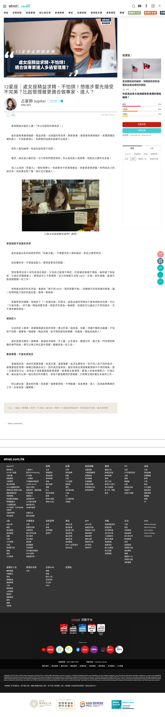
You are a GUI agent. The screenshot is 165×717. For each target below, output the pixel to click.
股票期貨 (88, 475)
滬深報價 (9, 533)
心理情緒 (9, 591)
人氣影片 (29, 470)
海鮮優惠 (127, 562)
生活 (126, 159)
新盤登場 (108, 527)
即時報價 (68, 473)
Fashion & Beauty (150, 524)
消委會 (8, 606)
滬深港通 (9, 530)
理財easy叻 (50, 502)
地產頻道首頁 (110, 524)
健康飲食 (9, 580)
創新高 (68, 484)
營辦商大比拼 (90, 530)
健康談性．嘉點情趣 (33, 490)
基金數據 (68, 542)
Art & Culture (148, 530)
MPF (87, 521)
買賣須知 (108, 545)
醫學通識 (9, 571)
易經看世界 (30, 499)
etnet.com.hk (14, 459)
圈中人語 (49, 577)
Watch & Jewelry (150, 527)
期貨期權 (89, 466)
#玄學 (32, 408)
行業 (67, 478)
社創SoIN (50, 567)
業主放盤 (108, 551)
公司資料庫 (69, 499)
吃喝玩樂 (29, 493)
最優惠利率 (30, 556)
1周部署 (9, 475)
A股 (8, 521)
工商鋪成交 (109, 536)
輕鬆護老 (9, 588)
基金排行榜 (69, 530)
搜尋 (47, 496)
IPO (66, 496)
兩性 (8, 600)
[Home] (13, 6)
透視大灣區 (50, 499)
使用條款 (92, 666)
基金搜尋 (68, 533)
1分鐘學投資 (11, 505)
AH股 (67, 493)
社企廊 (48, 582)
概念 (145, 484)
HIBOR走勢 (30, 553)
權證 (107, 466)
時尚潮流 (9, 516)
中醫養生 (9, 574)
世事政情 (17, 13)
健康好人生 (134, 13)
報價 (126, 478)
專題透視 (154, 154)
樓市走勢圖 (109, 539)
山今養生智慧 (31, 502)
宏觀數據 (147, 475)
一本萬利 (29, 478)
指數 (67, 475)
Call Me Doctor (31, 484)
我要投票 (142, 124)
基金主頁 (68, 524)
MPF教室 (88, 545)
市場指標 (29, 548)
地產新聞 (108, 542)
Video (48, 585)
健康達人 (29, 496)
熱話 (6, 13)
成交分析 (108, 481)
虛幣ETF (48, 533)
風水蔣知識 (10, 484)
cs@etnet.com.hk (101, 662)
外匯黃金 (30, 521)
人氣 (151, 149)
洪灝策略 (9, 496)
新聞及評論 (89, 484)
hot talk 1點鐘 (11, 473)
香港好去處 (150, 13)
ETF (125, 466)
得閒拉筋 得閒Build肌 (14, 490)
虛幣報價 (49, 530)
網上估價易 (109, 548)
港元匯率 (29, 536)
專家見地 (68, 539)
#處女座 (49, 408)
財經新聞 (137, 154)
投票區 (68, 567)
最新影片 (9, 470)
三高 (8, 585)
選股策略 (147, 493)
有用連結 (111, 666)
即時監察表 (89, 490)
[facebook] (146, 6)
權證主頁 (108, 470)
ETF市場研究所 (129, 473)
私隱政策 (83, 666)
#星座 (17, 408)
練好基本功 (30, 505)
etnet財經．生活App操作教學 (14, 509)
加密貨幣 (50, 521)
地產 (107, 521)
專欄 (122, 13)
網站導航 (101, 666)
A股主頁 (9, 524)
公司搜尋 (9, 556)
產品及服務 (30, 516)
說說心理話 (30, 487)
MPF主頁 (88, 524)
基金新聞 (68, 527)
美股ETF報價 (128, 493)
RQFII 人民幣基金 (71, 545)
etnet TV (128, 154)
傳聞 (47, 487)
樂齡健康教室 (11, 493)
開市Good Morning (32, 473)
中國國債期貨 (90, 473)
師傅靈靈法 (10, 502)
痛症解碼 (9, 582)
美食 (70, 13)
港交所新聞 (50, 493)
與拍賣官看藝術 (12, 499)
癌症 (8, 577)
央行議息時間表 (32, 551)
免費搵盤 (108, 553)
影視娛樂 (59, 13)
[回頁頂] (160, 281)
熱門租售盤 (109, 530)
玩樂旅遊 (81, 13)
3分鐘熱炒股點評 (32, 481)
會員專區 (111, 13)
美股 (146, 466)
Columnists (148, 536)
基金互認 (68, 548)
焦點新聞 (49, 475)
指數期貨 (88, 470)
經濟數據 (29, 545)
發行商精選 (109, 487)
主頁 (47, 470)
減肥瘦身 (9, 597)
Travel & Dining (149, 533)
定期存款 (29, 530)
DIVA (133, 159)
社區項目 (49, 580)
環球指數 (147, 473)
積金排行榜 (89, 542)
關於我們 (45, 666)
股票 (67, 466)
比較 (126, 484)
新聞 (48, 466)
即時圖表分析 (90, 487)
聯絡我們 (73, 666)
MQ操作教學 (30, 507)
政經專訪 (9, 478)
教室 (106, 493)
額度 (8, 527)
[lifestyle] (31, 6)
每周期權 (88, 481)
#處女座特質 (102, 408)
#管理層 (24, 408)
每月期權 (88, 478)
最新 (132, 149)
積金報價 (88, 533)
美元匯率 (29, 539)
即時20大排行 (110, 484)
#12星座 (40, 408)
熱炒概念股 (69, 490)
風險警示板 (10, 548)
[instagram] (153, 6)
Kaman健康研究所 (13, 487)
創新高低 (147, 490)
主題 (126, 475)
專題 (47, 571)
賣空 (67, 487)
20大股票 (68, 481)
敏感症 (8, 594)
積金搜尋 (88, 536)
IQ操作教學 (10, 513)
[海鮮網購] (160, 261)
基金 (67, 521)
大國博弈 (9, 481)
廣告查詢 (64, 666)
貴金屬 (28, 542)
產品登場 (68, 536)
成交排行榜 (109, 533)
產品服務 (54, 666)
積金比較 (88, 539)
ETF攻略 (29, 475)
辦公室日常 (45, 13)
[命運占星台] (10, 104)
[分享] (13, 115)
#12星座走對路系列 (69, 408)
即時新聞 (49, 478)
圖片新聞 (49, 484)
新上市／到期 (110, 490)
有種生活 (29, 513)
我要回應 (142, 131)
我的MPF (88, 548)
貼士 (47, 490)
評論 (145, 154)
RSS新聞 (120, 666)
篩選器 (126, 481)
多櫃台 (68, 502)
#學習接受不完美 (87, 408)
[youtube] (139, 6)
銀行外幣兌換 (31, 533)
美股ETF (127, 490)
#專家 (56, 408)
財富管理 (30, 13)
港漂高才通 (96, 13)
